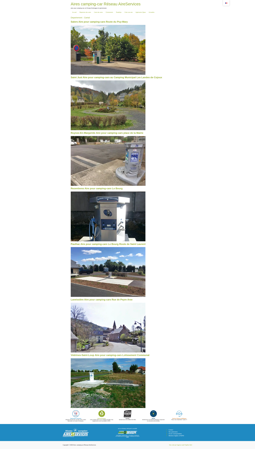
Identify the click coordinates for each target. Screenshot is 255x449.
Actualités (151, 12)
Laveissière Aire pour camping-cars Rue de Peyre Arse (101, 299)
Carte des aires (98, 12)
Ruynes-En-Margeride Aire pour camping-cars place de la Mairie (107, 133)
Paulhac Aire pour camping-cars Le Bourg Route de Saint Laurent (108, 244)
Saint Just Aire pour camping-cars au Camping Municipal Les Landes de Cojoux (116, 77)
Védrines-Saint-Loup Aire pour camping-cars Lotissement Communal (110, 355)
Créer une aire (129, 12)
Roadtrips (119, 12)
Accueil (74, 12)
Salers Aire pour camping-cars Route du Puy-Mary (99, 21)
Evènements (109, 12)
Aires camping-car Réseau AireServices (106, 4)
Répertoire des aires (85, 12)
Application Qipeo (141, 12)
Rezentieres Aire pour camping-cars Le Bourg (97, 188)
